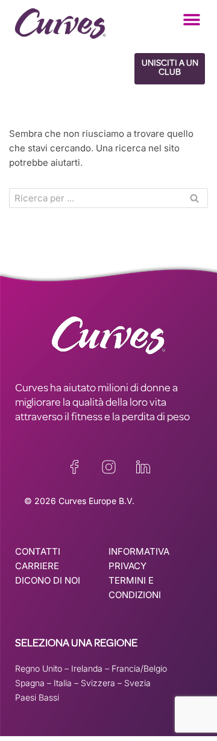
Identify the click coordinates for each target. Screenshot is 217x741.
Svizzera (98, 683)
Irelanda (86, 668)
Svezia (137, 683)
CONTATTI (37, 551)
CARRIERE (37, 566)
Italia (63, 683)
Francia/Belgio (139, 668)
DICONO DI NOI (47, 580)
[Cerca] (194, 198)
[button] (191, 19)
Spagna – (34, 683)
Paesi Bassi (37, 697)
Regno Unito (38, 668)
